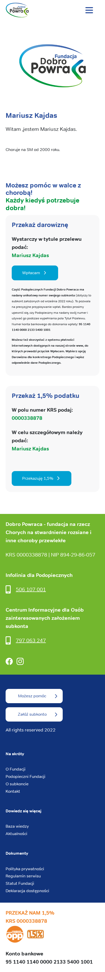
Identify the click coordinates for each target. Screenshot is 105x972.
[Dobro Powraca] (52, 10)
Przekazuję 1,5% (37, 478)
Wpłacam (31, 272)
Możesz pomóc (32, 696)
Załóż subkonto (32, 714)
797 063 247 (31, 640)
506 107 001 (31, 589)
